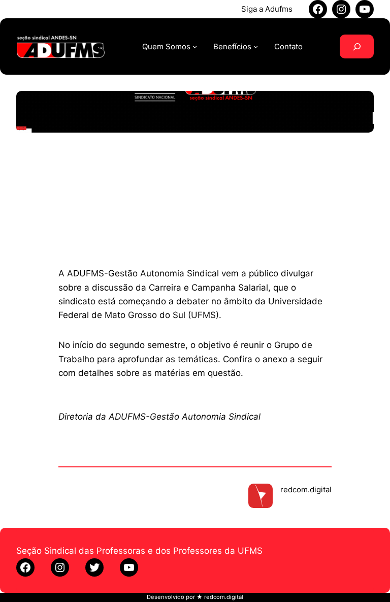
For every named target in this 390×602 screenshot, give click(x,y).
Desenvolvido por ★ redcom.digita (194, 596)
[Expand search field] (357, 46)
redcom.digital (306, 489)
